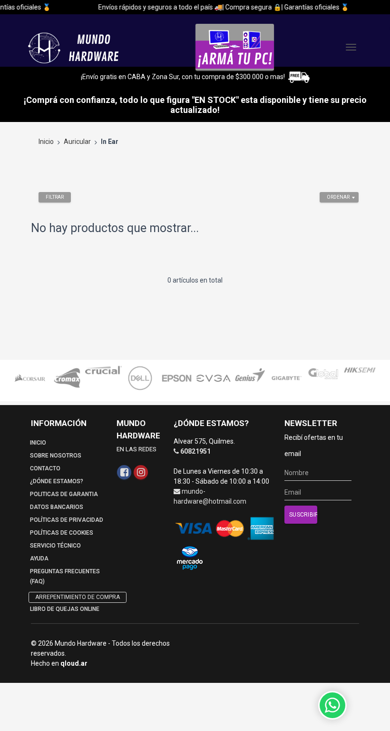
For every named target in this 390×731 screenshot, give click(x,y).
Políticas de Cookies (61, 532)
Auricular (77, 141)
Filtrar (55, 197)
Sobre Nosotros (55, 455)
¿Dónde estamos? (56, 481)
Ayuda (39, 558)
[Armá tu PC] (234, 47)
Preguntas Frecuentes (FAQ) (65, 576)
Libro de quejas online (64, 609)
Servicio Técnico (55, 545)
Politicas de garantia (64, 494)
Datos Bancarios (56, 507)
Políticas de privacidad (66, 520)
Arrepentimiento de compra (77, 597)
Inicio (46, 141)
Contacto (45, 468)
